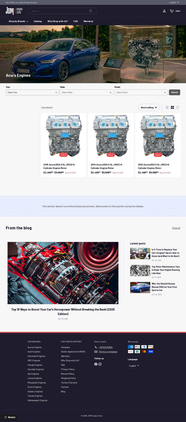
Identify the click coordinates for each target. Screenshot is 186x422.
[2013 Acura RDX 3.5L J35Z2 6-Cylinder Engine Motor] (158, 145)
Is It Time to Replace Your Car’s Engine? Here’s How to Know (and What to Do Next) (165, 252)
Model (117, 87)
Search (174, 92)
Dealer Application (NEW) (73, 351)
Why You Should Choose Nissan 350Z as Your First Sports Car (164, 286)
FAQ (76, 21)
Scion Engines (34, 387)
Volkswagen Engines (37, 400)
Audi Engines (34, 351)
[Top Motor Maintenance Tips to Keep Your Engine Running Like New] (140, 270)
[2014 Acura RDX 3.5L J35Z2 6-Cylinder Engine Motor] (111, 145)
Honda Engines (35, 365)
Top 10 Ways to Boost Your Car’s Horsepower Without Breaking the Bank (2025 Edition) (63, 311)
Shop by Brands (17, 21)
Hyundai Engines (36, 369)
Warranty (88, 21)
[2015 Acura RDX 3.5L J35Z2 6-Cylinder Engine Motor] (63, 145)
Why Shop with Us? (58, 21)
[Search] (90, 11)
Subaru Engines (35, 391)
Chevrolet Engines (36, 356)
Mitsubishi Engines (37, 382)
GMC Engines (34, 360)
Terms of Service (69, 382)
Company (65, 347)
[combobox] (62, 11)
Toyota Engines (35, 395)
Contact (65, 387)
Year (8, 87)
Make (62, 87)
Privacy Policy (68, 369)
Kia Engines (33, 373)
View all (176, 227)
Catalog (38, 21)
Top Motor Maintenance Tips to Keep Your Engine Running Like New (166, 269)
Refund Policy (67, 373)
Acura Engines (35, 347)
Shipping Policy (68, 378)
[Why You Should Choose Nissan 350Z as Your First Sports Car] (140, 287)
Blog (63, 391)
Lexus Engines (35, 378)
